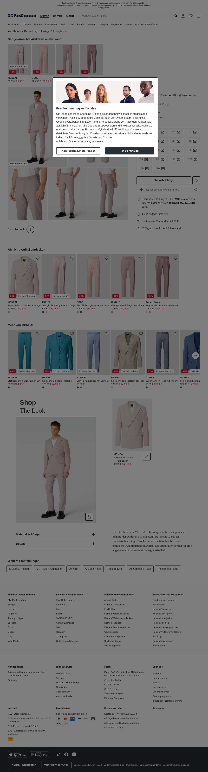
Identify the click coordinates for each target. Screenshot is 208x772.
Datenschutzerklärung (80, 141)
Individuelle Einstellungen (78, 151)
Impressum (98, 141)
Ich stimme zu (130, 151)
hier (80, 137)
